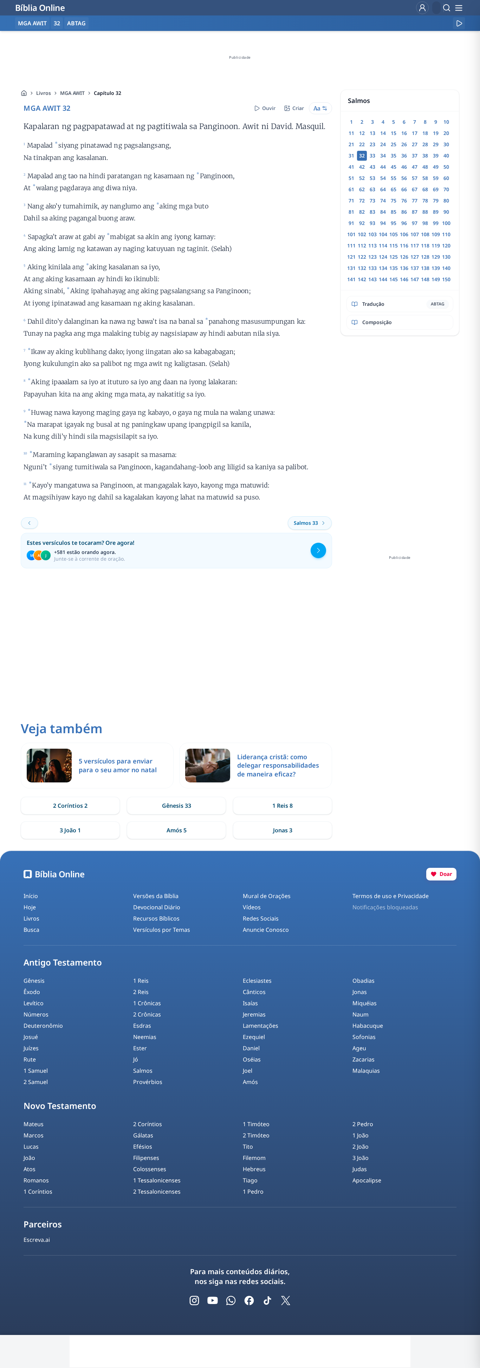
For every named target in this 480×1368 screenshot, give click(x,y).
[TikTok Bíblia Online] (267, 1300)
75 (393, 200)
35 (393, 155)
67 (414, 189)
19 (436, 133)
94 (383, 223)
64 (383, 189)
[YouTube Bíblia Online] (212, 1300)
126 (404, 256)
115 (393, 245)
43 (372, 166)
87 (414, 211)
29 (436, 144)
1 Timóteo (256, 1124)
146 (404, 279)
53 (372, 178)
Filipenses (146, 1158)
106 (404, 234)
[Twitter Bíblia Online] (285, 1300)
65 (393, 189)
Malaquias (366, 1071)
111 (351, 245)
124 (383, 256)
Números (36, 1014)
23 (372, 144)
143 (372, 279)
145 (393, 279)
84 (383, 211)
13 (372, 133)
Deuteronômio (43, 1026)
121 (351, 256)
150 (446, 279)
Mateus (34, 1124)
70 (446, 189)
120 (446, 245)
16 (404, 133)
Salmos (143, 1071)
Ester (140, 1048)
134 (383, 268)
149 (436, 279)
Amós (250, 1082)
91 (351, 223)
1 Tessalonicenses (157, 1180)
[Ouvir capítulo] (459, 23)
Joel (247, 1071)
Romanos (36, 1180)
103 (372, 234)
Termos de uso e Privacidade (390, 896)
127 (414, 256)
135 (393, 268)
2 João (360, 1146)
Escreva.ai (37, 1240)
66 (404, 189)
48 (425, 166)
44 (383, 166)
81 (351, 211)
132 (362, 268)
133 (372, 268)
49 (436, 166)
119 (436, 245)
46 (404, 166)
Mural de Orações (267, 896)
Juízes (31, 1048)
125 (393, 256)
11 (351, 133)
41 (351, 166)
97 (414, 223)
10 (446, 121)
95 (393, 223)
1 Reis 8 (282, 805)
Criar (298, 108)
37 (414, 155)
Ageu (359, 1048)
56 (404, 178)
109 (436, 234)
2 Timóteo (256, 1135)
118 (425, 245)
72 (362, 200)
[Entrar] (422, 7)
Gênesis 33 (176, 805)
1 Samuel (36, 1071)
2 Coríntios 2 (70, 805)
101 (351, 234)
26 (404, 144)
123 (372, 256)
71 (351, 200)
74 (383, 200)
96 (404, 223)
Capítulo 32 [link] (107, 93)
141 (351, 279)
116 (404, 245)
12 (362, 133)
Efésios (142, 1146)
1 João (360, 1135)
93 (372, 223)
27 (414, 144)
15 (393, 133)
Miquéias (364, 1003)
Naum (360, 1014)
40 (446, 155)
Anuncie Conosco (266, 930)
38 (425, 155)
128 (425, 256)
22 (362, 144)
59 (436, 178)
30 (446, 144)
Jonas (359, 992)
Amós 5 (177, 830)
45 (393, 166)
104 (383, 234)
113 (372, 245)
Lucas (31, 1146)
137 (414, 268)
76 (404, 200)
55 (393, 178)
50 (446, 166)
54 (383, 178)
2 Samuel (36, 1082)
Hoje (30, 907)
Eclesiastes (257, 981)
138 (425, 268)
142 (362, 279)
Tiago (250, 1180)
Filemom (254, 1158)
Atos (29, 1169)
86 (404, 211)
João (29, 1158)
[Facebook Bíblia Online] (249, 1300)
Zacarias (363, 1059)
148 (425, 279)
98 (425, 223)
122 (362, 256)
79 (436, 200)
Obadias (363, 981)
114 (383, 245)
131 (351, 268)
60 (446, 178)
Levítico (34, 1003)
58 (425, 178)
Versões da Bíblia (156, 896)
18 (425, 133)
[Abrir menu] (458, 7)
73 (372, 200)
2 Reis (141, 992)
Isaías (250, 1003)
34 (383, 155)
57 (414, 178)
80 (446, 200)
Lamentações (260, 1026)
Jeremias (254, 1014)
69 (436, 189)
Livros (43, 93)
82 (362, 211)
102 (362, 234)
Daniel (251, 1048)
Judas (359, 1169)
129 (436, 256)
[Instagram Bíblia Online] (194, 1300)
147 (414, 279)
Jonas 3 (282, 830)
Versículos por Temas (161, 930)
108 (425, 234)
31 (351, 155)
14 (383, 133)
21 (351, 144)
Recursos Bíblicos (156, 918)
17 (414, 133)
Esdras (142, 1026)
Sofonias (364, 1037)
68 (425, 189)
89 (436, 211)
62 (362, 189)
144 (383, 279)
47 (414, 166)
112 (362, 245)
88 (425, 211)
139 (436, 268)
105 (393, 234)
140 (446, 268)
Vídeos (252, 907)
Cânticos (254, 992)
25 (393, 144)
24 (383, 144)
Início (31, 896)
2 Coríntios (147, 1124)
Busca (31, 930)
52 (362, 178)
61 (351, 189)
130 (446, 256)
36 (404, 155)
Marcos (34, 1135)
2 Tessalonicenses (157, 1191)
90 (446, 211)
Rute (30, 1059)
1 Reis (141, 981)
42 (362, 166)
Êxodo (32, 992)
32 (57, 23)
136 (404, 268)
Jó (135, 1059)
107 (414, 234)
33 (372, 155)
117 (414, 245)
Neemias (144, 1037)
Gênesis (34, 981)
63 (372, 189)
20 (446, 133)
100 (446, 223)
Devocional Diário (156, 907)
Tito (248, 1146)
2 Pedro (362, 1124)
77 (414, 200)
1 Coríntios (38, 1191)
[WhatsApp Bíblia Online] (230, 1300)
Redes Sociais (261, 918)
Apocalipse (366, 1180)
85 (393, 211)
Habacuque (367, 1026)
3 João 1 (70, 830)
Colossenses (149, 1169)
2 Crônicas (147, 1014)
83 (372, 211)
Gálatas (143, 1135)
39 (436, 155)
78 (425, 200)
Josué (31, 1037)
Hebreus (254, 1169)
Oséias (252, 1059)
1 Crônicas (147, 1003)
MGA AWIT (72, 93)
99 (436, 223)
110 (446, 234)
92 (362, 223)
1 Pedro (253, 1191)
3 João (360, 1158)
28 (425, 144)
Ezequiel (254, 1037)
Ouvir (268, 108)
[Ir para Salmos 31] (29, 523)
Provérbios (147, 1082)
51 (351, 178)
